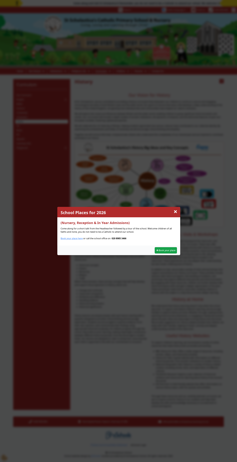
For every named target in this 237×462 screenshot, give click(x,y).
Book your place (166, 250)
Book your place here (72, 238)
